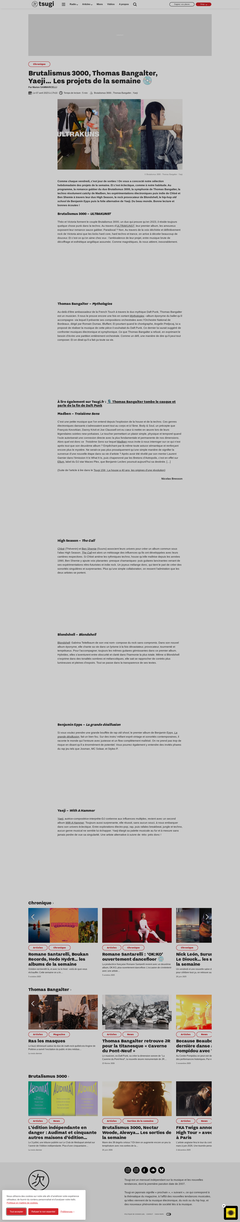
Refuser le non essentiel (43, 1211)
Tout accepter (16, 1211)
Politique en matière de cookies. (22, 1202)
